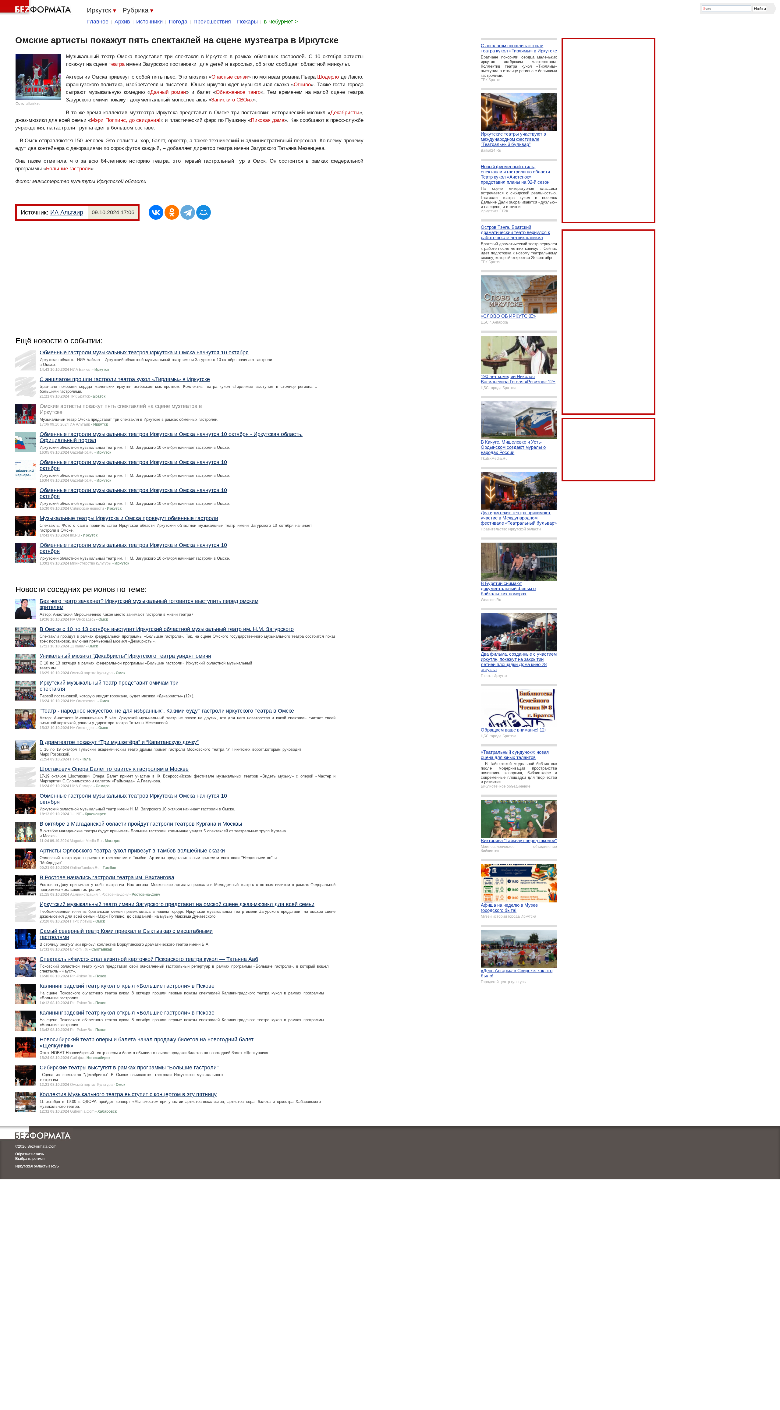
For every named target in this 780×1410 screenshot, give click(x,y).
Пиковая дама (267, 120)
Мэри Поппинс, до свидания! (125, 120)
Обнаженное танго (238, 92)
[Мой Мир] (203, 212)
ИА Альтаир (66, 212)
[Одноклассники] (172, 212)
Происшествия (212, 22)
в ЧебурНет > (281, 22)
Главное (97, 22)
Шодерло (328, 77)
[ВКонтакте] (156, 212)
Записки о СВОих (232, 100)
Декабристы (344, 112)
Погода (178, 22)
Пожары (247, 22)
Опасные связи (229, 77)
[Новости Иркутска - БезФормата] (36, 7)
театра (117, 64)
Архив (122, 22)
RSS (55, 1166)
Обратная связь (29, 1154)
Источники (149, 22)
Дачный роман (168, 92)
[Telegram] (187, 212)
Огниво (302, 84)
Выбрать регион (29, 1159)
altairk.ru (33, 103)
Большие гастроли (68, 169)
